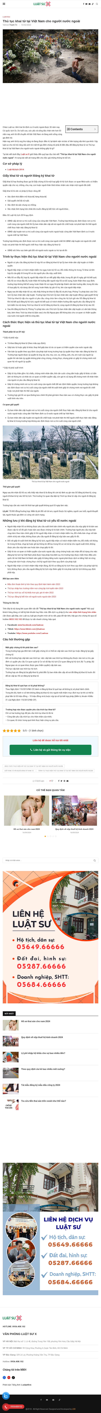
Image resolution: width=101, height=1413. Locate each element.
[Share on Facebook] (58, 781)
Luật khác (6, 17)
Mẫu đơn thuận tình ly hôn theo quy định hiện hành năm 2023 (33, 584)
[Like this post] (54, 781)
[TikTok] (13, 1377)
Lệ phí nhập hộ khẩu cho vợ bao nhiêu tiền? (43, 1053)
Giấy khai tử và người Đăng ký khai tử (19, 771)
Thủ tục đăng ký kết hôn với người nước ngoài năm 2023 (31, 596)
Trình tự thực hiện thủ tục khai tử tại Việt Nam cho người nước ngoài (65, 771)
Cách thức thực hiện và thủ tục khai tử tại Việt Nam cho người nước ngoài (33, 766)
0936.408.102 (17, 1361)
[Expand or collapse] (95, 129)
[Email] (89, 4)
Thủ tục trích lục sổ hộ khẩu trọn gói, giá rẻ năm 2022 (30, 592)
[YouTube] (8, 1377)
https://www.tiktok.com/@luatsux (29, 629)
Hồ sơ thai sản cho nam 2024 (27, 829)
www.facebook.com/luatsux (30, 625)
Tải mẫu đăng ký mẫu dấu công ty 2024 (40, 1085)
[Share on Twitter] (61, 781)
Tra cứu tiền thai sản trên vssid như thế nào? (43, 1101)
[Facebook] (83, 4)
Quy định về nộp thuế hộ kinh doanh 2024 (74, 829)
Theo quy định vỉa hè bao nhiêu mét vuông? (43, 1069)
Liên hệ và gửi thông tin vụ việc (52, 749)
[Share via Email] (67, 781)
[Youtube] (86, 4)
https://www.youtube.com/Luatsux (32, 633)
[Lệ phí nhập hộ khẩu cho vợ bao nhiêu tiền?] (11, 1057)
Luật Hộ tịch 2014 (15, 169)
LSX (73, 1409)
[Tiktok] (93, 4)
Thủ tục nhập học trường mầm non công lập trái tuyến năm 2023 (35, 588)
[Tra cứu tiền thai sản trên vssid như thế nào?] (11, 1105)
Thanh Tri (13, 25)
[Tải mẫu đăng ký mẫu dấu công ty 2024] (11, 1089)
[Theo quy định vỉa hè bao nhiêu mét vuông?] (11, 1073)
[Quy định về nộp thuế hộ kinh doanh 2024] (74, 811)
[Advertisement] (50, 106)
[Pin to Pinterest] (64, 781)
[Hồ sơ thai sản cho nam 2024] (26, 811)
